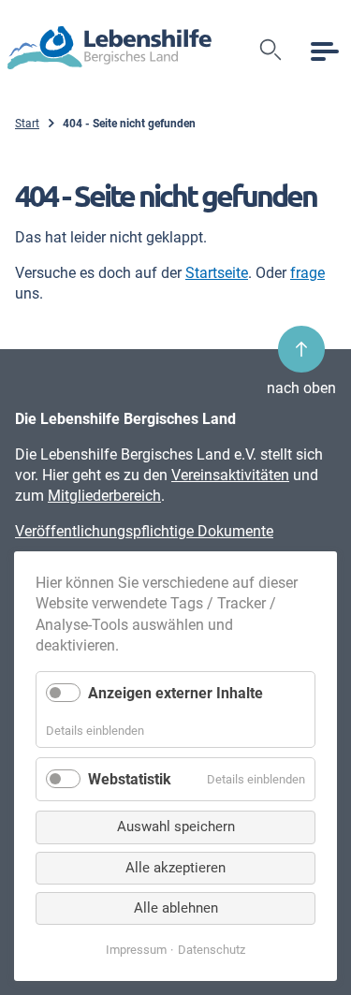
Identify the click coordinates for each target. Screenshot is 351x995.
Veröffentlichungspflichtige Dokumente (144, 531)
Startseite (216, 273)
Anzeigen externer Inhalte (175, 693)
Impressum (136, 950)
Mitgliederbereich (104, 496)
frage (307, 273)
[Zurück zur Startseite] (109, 50)
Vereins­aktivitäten (230, 475)
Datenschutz (211, 950)
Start (27, 123)
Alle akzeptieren (175, 867)
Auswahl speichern (176, 826)
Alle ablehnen (176, 908)
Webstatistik (129, 779)
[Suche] (271, 51)
